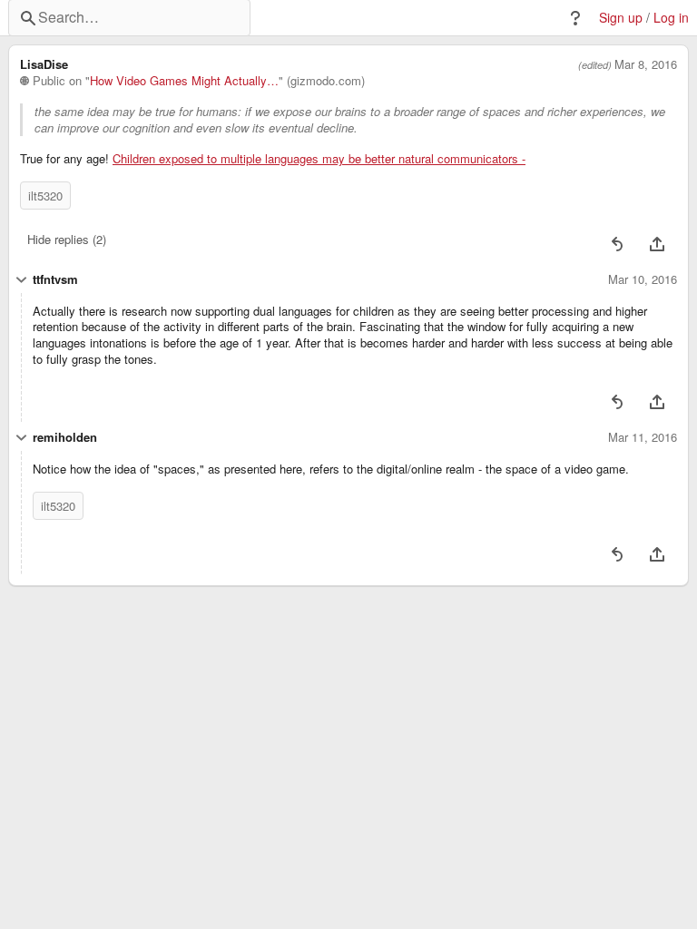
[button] (575, 18)
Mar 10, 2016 (642, 279)
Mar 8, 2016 (645, 64)
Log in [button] (671, 17)
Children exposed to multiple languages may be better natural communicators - (319, 159)
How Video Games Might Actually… (184, 81)
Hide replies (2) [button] (66, 239)
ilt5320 (45, 195)
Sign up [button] (621, 17)
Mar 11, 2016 (642, 437)
